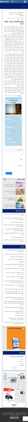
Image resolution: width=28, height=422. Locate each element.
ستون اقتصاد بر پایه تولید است (17, 222)
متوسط (21, 365)
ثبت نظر (14, 367)
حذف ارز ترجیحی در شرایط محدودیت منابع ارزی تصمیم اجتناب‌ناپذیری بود (14, 323)
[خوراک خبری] (3, 1)
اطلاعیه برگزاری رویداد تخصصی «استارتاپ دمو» (14, 289)
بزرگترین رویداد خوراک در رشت (17, 237)
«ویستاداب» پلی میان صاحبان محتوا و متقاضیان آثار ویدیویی (14, 308)
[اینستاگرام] (6, 1)
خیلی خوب (20, 361)
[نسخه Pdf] (23, 15)
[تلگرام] (5, 1)
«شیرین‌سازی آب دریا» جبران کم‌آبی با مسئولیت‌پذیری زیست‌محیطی (16, 318)
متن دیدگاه (20, 165)
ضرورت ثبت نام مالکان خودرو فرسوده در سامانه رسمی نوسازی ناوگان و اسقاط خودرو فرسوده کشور (14, 293)
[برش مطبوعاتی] (19, 15)
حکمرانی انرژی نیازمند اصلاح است (17, 256)
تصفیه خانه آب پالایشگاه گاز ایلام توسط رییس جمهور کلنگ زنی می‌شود (14, 229)
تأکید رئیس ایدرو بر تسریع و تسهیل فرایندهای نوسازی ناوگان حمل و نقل (14, 298)
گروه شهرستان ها (19, 14)
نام (21, 154)
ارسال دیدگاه (8, 173)
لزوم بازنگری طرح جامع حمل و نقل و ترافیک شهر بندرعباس (14, 240)
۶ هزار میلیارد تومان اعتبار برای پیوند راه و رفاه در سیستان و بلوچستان (14, 312)
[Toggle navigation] (25, 1)
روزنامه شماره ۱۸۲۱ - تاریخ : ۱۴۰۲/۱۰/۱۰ (17, 12)
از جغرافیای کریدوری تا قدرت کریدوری (16, 259)
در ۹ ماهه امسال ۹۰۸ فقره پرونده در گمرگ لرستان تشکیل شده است (14, 219)
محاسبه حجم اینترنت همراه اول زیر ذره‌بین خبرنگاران (15, 277)
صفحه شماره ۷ (11, 14)
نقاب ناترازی (21, 261)
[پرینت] (21, 15)
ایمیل (21, 159)
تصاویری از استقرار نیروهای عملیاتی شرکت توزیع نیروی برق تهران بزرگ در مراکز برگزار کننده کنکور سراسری (14, 303)
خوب (21, 363)
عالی (21, 359)
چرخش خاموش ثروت (19, 315)
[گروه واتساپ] (8, 1)
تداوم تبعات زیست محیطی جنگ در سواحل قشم (14, 254)
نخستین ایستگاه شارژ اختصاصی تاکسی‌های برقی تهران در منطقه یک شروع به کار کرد (14, 281)
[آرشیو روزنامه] (1, 1)
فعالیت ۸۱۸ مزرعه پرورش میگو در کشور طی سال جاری (14, 269)
